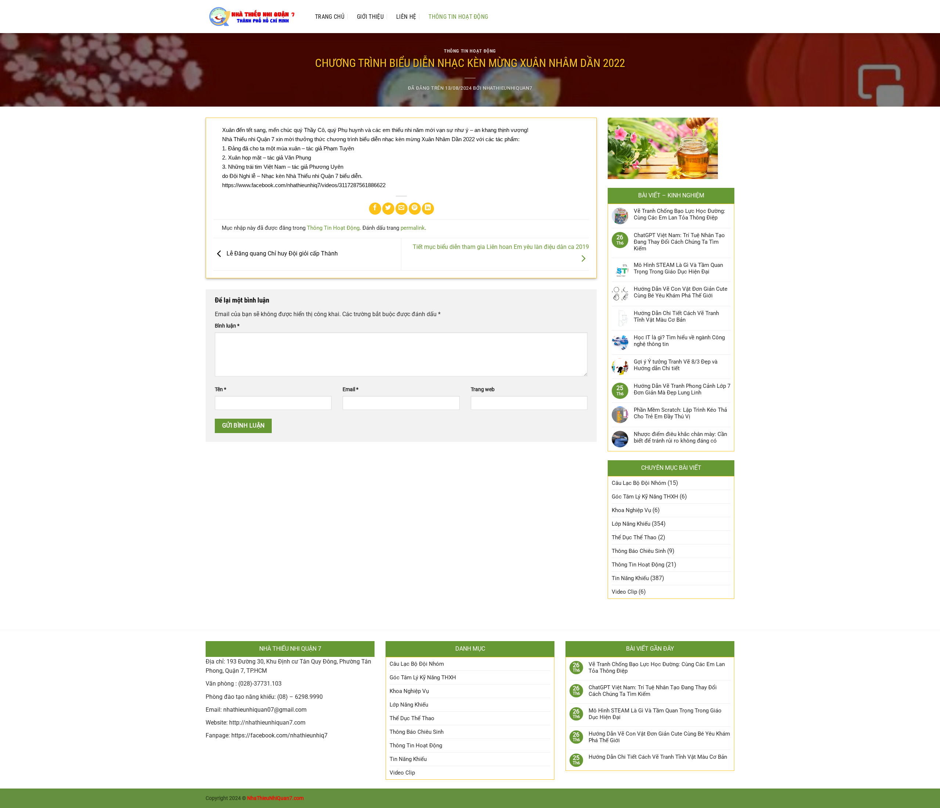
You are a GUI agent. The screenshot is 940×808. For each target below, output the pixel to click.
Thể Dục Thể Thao (634, 537)
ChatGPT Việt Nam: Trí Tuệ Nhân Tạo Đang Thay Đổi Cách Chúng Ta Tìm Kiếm (679, 242)
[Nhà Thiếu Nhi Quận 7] (253, 16)
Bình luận (227, 326)
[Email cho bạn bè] (401, 209)
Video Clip (624, 592)
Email (350, 389)
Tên (220, 389)
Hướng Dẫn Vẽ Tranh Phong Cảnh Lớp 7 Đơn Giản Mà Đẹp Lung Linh (682, 389)
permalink (413, 228)
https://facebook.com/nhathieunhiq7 (279, 735)
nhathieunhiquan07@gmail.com (265, 709)
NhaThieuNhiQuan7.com (275, 798)
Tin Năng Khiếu (630, 578)
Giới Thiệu (370, 16)
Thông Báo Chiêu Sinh (639, 551)
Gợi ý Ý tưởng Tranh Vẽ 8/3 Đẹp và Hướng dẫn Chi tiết (675, 365)
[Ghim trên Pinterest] (415, 209)
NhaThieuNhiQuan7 (507, 88)
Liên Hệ (406, 16)
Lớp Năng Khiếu (631, 524)
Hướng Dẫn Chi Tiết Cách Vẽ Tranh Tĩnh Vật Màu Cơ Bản (676, 316)
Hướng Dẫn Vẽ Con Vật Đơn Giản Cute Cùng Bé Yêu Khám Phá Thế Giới (680, 292)
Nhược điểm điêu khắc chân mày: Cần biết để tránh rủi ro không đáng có (680, 437)
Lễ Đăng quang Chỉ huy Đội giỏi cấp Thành (281, 253)
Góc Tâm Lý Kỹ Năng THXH (645, 496)
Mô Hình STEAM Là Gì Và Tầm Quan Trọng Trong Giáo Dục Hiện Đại (678, 268)
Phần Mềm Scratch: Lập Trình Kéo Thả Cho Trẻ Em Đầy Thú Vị (680, 413)
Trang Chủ (329, 16)
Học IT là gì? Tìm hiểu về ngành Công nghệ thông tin (679, 340)
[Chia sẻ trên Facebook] (375, 209)
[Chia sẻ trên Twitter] (388, 209)
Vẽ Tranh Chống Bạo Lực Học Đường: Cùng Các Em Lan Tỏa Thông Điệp (679, 214)
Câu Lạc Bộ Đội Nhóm (639, 483)
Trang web (483, 389)
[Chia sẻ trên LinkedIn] (428, 209)
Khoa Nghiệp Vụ (631, 510)
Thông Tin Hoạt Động (458, 16)
